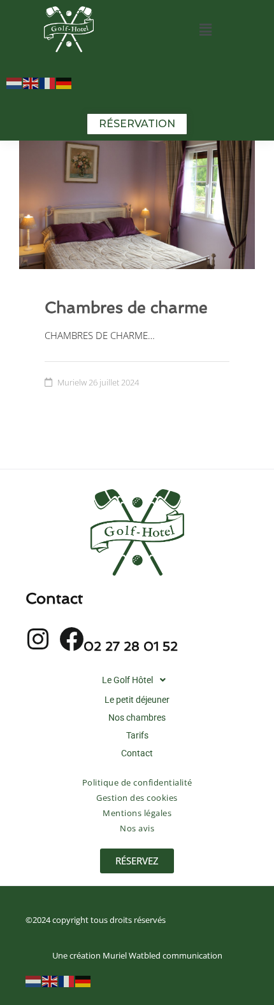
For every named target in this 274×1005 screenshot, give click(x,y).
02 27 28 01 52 (130, 646)
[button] (205, 29)
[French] (48, 82)
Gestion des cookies (137, 797)
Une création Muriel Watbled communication (137, 955)
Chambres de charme (126, 307)
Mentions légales (137, 813)
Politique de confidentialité (137, 782)
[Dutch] (14, 82)
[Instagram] (37, 639)
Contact (137, 753)
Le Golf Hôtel (127, 680)
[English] (31, 82)
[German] (64, 82)
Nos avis (137, 828)
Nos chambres (137, 717)
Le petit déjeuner (137, 700)
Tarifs (137, 735)
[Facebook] (71, 639)
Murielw (72, 382)
